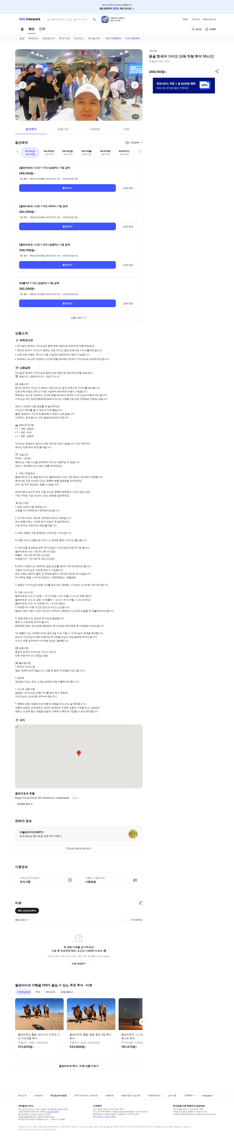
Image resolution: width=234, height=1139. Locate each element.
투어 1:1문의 (98, 1116)
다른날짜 (134, 142)
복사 (76, 798)
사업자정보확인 (52, 1111)
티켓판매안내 (154, 1095)
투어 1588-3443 (100, 1109)
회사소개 (22, 1095)
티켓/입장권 (23, 991)
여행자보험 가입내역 (130, 1095)
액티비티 (50, 991)
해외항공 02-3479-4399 (104, 1114)
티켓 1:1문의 (110, 1116)
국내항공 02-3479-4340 (128, 1114)
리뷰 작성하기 (79, 963)
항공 (22, 38)
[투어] (31, 29)
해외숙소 (33, 38)
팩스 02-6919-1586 (101, 1111)
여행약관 (109, 1095)
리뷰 (126, 129)
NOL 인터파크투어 (27, 910)
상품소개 (62, 129)
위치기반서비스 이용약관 (86, 1095)
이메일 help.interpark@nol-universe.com (130, 1111)
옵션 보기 (67, 187)
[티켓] (42, 29)
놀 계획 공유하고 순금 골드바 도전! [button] (67, 19)
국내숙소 (79, 38)
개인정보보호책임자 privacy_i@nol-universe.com (194, 1114)
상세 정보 (128, 188)
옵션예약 (31, 129)
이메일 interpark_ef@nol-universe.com (190, 1111)
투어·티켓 (64, 38)
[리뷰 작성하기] (140, 903)
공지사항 (172, 1095)
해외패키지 (49, 38)
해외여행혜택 (113, 38)
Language (207, 1095)
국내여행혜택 (132, 38)
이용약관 (38, 1095)
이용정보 (94, 129)
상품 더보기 (77, 317)
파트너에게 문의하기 (80, 848)
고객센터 (188, 1095)
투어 (37, 991)
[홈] (22, 29)
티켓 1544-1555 (116, 1109)
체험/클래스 (67, 991)
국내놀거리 (94, 38)
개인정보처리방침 (58, 1095)
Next (142, 1022)
